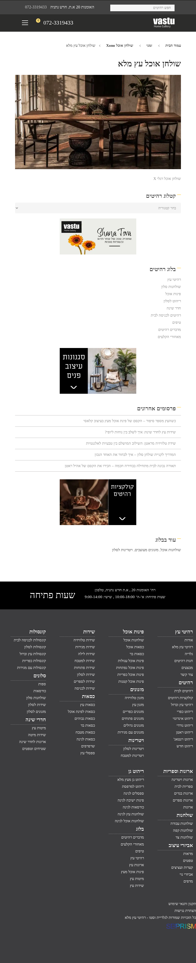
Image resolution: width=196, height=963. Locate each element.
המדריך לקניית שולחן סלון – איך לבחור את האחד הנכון (135, 455)
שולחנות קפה (183, 830)
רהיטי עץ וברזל (182, 705)
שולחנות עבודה (181, 823)
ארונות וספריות (178, 771)
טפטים (188, 860)
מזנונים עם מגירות (131, 732)
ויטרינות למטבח (132, 755)
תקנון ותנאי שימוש (182, 904)
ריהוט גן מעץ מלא (130, 780)
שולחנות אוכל (171, 550)
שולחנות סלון (171, 287)
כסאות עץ (87, 705)
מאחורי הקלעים (169, 337)
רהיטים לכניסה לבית (166, 315)
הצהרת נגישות (185, 911)
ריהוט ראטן (184, 732)
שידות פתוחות (84, 668)
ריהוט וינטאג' (183, 739)
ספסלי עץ (87, 753)
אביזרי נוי (186, 874)
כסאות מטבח (85, 732)
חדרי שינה (36, 719)
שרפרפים (88, 746)
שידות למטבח (85, 661)
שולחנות (185, 815)
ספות (42, 684)
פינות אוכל (173, 294)
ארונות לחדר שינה (32, 742)
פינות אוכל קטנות (131, 681)
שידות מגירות (85, 647)
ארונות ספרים (183, 800)
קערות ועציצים (182, 867)
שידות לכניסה (85, 688)
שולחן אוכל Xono (119, 45)
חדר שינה (174, 308)
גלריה (189, 654)
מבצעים (187, 668)
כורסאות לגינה (133, 807)
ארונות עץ (136, 865)
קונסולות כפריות (34, 661)
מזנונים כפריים (133, 712)
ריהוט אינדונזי (183, 718)
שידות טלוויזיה (84, 640)
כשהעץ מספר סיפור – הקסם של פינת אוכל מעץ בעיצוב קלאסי (129, 421)
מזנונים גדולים (134, 725)
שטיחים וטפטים (34, 749)
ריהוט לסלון (172, 301)
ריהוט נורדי (185, 725)
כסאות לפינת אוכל (81, 712)
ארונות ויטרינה (182, 780)
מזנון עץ (138, 705)
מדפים (188, 881)
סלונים (39, 675)
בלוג (140, 829)
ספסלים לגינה (134, 793)
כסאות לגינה (86, 739)
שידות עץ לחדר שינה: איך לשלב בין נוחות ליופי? (140, 432)
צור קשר (186, 674)
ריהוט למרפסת (133, 786)
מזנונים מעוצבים (146, 550)
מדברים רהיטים (169, 330)
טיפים (176, 322)
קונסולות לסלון (35, 647)
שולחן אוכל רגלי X (167, 179)
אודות (189, 640)
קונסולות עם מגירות (31, 668)
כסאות (88, 696)
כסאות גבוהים (85, 718)
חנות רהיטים (183, 661)
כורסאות (39, 691)
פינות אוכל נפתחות (130, 668)
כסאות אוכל (135, 647)
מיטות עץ (39, 728)
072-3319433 (36, 7)
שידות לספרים (84, 681)
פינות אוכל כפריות (130, 674)
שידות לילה (86, 654)
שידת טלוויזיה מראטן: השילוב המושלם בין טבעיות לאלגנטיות (131, 443)
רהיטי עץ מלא (182, 647)
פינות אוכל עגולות (131, 661)
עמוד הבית (173, 45)
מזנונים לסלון (36, 712)
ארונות (188, 807)
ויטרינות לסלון (122, 550)
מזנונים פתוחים (133, 718)
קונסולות (37, 631)
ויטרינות (136, 740)
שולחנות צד (184, 837)
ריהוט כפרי (185, 712)
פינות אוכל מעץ (132, 872)
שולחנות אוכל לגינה (129, 821)
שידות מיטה (37, 735)
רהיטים (186, 682)
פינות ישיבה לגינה (131, 800)
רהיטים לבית (183, 691)
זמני (149, 45)
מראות (188, 854)
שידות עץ (137, 886)
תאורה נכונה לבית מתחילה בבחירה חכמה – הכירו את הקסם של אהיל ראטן (120, 466)
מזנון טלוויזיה (134, 698)
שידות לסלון (86, 674)
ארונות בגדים (183, 793)
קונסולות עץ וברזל (33, 654)
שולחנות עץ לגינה (131, 814)
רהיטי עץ (174, 279)
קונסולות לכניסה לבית (30, 640)
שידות (89, 631)
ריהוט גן (136, 771)
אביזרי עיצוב (181, 845)
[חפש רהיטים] (116, 7)
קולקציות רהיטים (180, 698)
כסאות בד (88, 725)
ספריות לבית (184, 786)
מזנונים (137, 689)
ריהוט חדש (185, 746)
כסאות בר (137, 654)
